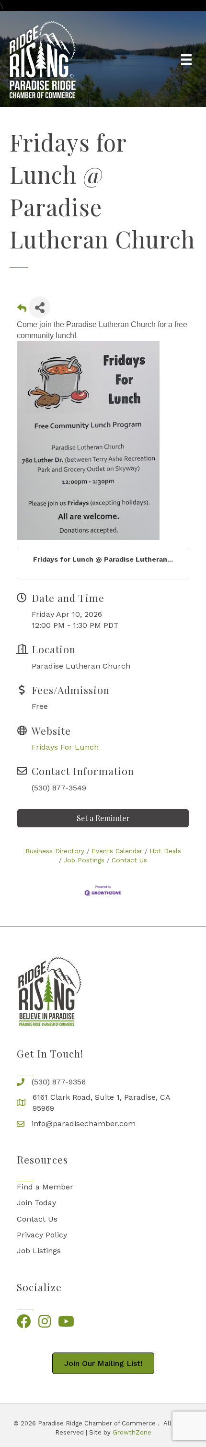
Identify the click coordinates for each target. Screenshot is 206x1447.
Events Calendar (117, 851)
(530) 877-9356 (59, 1081)
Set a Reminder (103, 818)
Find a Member (45, 1186)
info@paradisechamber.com (84, 1123)
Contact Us (129, 860)
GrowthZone (132, 1432)
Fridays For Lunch (65, 747)
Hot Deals (165, 851)
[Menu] (186, 59)
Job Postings (84, 860)
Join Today (36, 1202)
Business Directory (54, 851)
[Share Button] (39, 307)
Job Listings (39, 1250)
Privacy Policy (42, 1234)
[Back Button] (21, 310)
